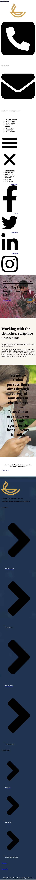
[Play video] (18, 447)
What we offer (9, 125)
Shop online (10, 132)
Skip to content (4, 1)
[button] (9, 151)
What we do (10, 123)
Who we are (10, 121)
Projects (9, 128)
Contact (9, 130)
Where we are (11, 119)
